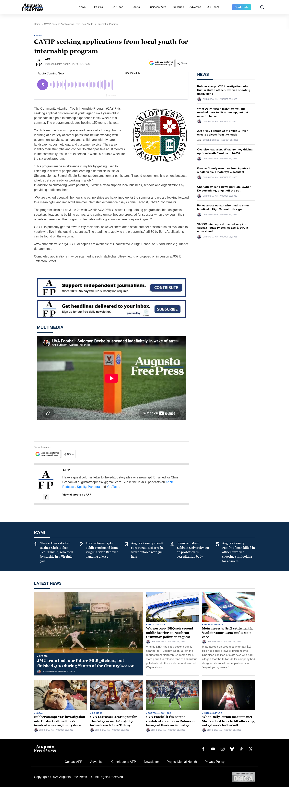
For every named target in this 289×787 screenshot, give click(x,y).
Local (39, 713)
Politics (98, 6)
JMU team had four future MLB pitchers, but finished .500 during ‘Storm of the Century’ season (86, 663)
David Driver (49, 671)
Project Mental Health (182, 761)
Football (153, 713)
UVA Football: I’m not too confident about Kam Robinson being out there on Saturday (170, 721)
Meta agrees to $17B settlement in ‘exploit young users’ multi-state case (227, 632)
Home (37, 24)
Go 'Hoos (97, 713)
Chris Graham (210, 99)
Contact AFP (73, 761)
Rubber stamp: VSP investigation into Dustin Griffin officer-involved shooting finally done (223, 90)
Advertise (195, 6)
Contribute (242, 7)
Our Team (213, 6)
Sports (136, 6)
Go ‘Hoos (117, 6)
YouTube (113, 486)
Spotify (81, 486)
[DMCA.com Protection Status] (243, 776)
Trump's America (214, 625)
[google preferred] (161, 63)
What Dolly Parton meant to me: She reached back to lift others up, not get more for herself (222, 112)
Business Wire (157, 6)
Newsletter (151, 761)
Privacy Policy (215, 761)
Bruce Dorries (211, 140)
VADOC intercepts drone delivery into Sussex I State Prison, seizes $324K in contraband (222, 228)
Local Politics (157, 625)
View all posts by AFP (76, 494)
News (82, 6)
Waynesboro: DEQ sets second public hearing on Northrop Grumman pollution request (169, 632)
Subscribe (178, 6)
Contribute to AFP (123, 761)
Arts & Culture (213, 713)
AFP (66, 470)
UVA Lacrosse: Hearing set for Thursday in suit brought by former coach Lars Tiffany (113, 721)
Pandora (94, 486)
